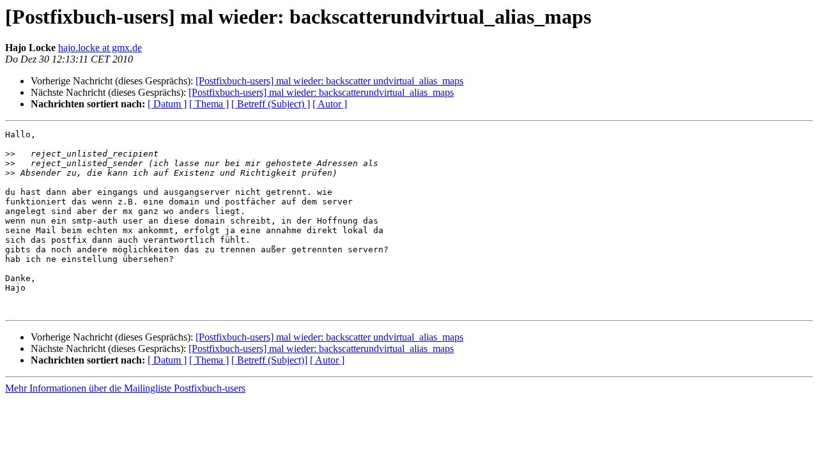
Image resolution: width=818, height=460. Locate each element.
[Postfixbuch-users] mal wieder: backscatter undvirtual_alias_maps (329, 80)
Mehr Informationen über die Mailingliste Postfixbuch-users (125, 388)
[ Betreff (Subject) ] (270, 103)
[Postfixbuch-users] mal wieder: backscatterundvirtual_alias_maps (321, 92)
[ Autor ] (330, 103)
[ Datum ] (167, 103)
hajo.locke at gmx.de (100, 47)
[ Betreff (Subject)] (269, 360)
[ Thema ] (209, 103)
